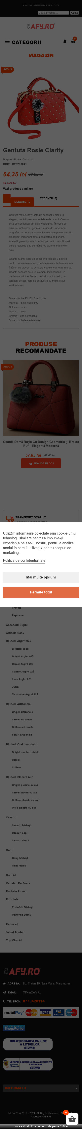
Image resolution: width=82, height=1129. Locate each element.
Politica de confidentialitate (24, 560)
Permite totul (41, 592)
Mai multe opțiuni (41, 577)
